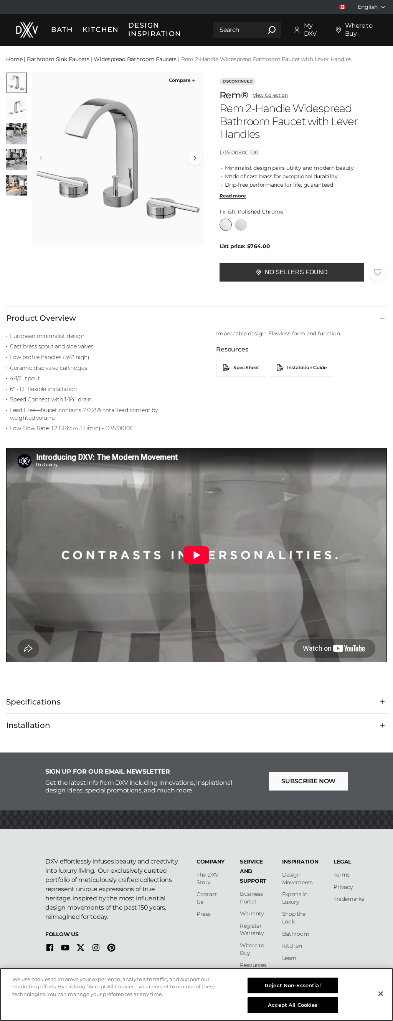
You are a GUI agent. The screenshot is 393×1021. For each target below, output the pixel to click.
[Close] (380, 993)
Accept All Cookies (292, 1005)
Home (14, 59)
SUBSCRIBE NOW (308, 781)
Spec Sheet (246, 367)
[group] (118, 158)
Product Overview (41, 318)
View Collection (270, 95)
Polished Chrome (226, 225)
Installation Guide (306, 367)
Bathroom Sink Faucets (58, 59)
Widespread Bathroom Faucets (135, 59)
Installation (28, 725)
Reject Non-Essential (293, 985)
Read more (233, 196)
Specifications (33, 701)
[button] (183, 80)
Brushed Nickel (241, 225)
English (368, 6)
